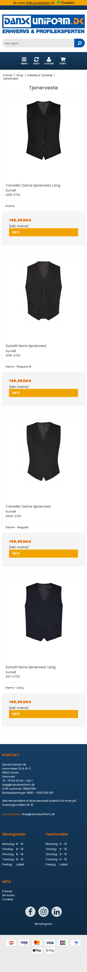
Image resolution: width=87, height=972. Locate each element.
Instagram (44, 924)
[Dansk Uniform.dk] (43, 27)
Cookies (7, 899)
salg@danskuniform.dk (18, 785)
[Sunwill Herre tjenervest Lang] (43, 620)
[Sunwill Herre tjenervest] (43, 299)
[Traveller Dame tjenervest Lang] (43, 139)
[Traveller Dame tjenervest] (43, 460)
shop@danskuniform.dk (38, 814)
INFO (16, 232)
